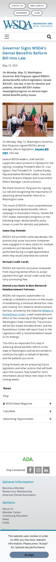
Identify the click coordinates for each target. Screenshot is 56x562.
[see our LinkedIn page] (46, 470)
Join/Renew (21, 13)
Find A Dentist (37, 5)
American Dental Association (19, 495)
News (7, 388)
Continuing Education (15, 515)
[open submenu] (50, 403)
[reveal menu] (6, 37)
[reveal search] (49, 37)
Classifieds (9, 411)
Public (5, 522)
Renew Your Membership (17, 491)
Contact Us (17, 5)
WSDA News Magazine (19, 403)
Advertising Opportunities (18, 419)
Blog (6, 396)
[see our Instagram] (38, 470)
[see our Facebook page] (30, 470)
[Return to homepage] (28, 25)
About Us (7, 509)
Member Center (11, 512)
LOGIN (37, 13)
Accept (29, 555)
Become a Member (13, 488)
